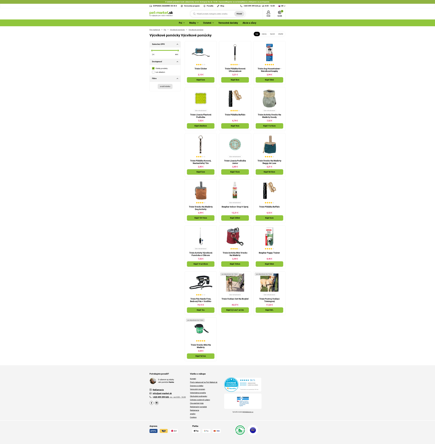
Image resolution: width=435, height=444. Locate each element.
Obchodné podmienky (198, 396)
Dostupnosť (157, 62)
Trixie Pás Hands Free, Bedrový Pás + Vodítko (200, 300)
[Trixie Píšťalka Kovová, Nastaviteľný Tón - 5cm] (200, 144)
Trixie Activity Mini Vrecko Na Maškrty (235, 254)
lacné (272, 34)
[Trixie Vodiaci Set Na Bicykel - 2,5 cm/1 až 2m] (235, 283)
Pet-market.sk (155, 30)
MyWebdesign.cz (248, 412)
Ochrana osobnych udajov (200, 400)
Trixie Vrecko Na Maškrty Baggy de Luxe (269, 162)
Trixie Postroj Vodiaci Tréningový (269, 300)
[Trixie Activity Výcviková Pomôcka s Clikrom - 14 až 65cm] (200, 236)
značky (193, 414)
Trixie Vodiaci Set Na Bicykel (235, 299)
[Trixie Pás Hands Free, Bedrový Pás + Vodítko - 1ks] (200, 283)
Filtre (154, 78)
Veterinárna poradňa (198, 393)
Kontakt (193, 379)
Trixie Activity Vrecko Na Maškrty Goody (269, 115)
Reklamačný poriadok (198, 407)
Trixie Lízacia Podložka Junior (235, 162)
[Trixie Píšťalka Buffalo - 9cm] (235, 98)
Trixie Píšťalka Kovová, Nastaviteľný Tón (200, 162)
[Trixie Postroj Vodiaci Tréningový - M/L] (269, 283)
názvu (264, 34)
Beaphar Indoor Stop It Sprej (235, 207)
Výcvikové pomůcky (196, 30)
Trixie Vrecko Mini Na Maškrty (201, 346)
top (257, 34)
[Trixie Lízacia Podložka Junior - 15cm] (235, 144)
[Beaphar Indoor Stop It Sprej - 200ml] (235, 190)
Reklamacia (194, 410)
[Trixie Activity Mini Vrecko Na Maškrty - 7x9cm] (235, 236)
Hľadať (239, 14)
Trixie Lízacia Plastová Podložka (200, 115)
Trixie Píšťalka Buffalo (235, 114)
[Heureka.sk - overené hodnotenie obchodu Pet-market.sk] (243, 384)
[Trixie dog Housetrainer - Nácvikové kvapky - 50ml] (269, 52)
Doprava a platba (196, 386)
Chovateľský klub (197, 403)
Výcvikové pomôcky (177, 30)
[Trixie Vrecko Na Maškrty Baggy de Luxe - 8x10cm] (269, 144)
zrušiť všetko (165, 86)
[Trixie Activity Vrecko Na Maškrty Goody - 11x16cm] (269, 98)
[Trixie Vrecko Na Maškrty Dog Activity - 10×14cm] (200, 190)
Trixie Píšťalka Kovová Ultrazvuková (235, 69)
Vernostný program (197, 389)
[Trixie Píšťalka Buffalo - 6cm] (269, 190)
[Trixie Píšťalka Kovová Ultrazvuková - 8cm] (235, 52)
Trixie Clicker (201, 68)
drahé (280, 34)
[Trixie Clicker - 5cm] (200, 52)
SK (282, 6)
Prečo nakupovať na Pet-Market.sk (203, 382)
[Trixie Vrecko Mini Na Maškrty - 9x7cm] (200, 329)
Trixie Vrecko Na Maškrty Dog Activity (201, 208)
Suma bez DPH (158, 44)
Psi (165, 30)
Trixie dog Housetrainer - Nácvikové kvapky (269, 69)
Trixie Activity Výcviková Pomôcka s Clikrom (200, 254)
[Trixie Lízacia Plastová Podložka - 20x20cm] (200, 98)
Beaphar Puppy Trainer (269, 253)
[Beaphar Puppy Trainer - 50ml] (269, 236)
